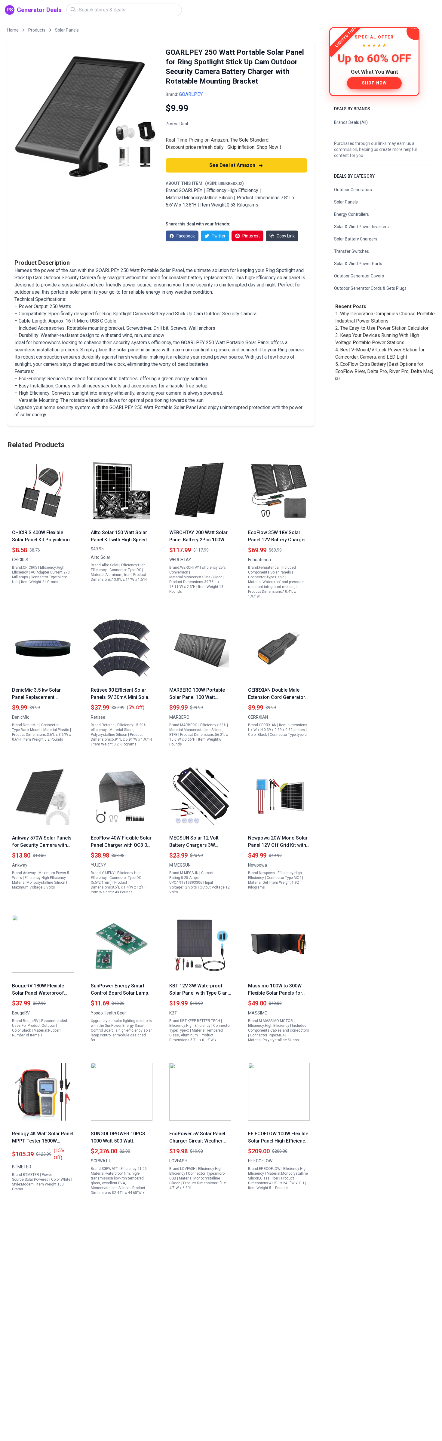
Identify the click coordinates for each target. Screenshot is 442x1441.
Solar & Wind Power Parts (358, 263)
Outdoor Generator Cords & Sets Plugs (370, 288)
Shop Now (374, 83)
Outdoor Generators (353, 189)
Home (13, 30)
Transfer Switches (351, 251)
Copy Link (286, 236)
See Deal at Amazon (232, 165)
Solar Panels (67, 30)
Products (36, 30)
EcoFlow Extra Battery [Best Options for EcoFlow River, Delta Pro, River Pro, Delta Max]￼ (384, 371)
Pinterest (251, 236)
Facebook (185, 236)
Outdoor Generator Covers (359, 276)
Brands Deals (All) (351, 122)
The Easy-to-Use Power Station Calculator (384, 328)
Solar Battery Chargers (355, 239)
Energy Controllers (351, 214)
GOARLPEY (191, 94)
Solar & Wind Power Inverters (361, 226)
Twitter (219, 236)
